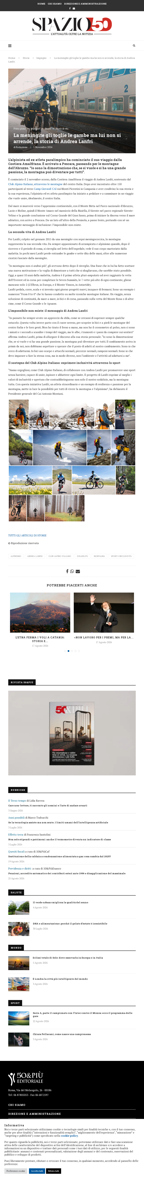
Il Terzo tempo (17, 800)
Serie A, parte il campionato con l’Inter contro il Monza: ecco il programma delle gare (82, 1014)
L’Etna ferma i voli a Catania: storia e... (40, 639)
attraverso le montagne (48, 184)
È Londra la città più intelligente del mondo (60, 978)
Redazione (21, 147)
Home (41, 3)
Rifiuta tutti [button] (53, 1171)
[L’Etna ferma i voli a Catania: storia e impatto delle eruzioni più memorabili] (40, 613)
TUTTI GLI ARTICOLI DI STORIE (27, 535)
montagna (99, 556)
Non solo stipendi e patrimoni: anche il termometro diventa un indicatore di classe (59, 839)
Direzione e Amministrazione (85, 3)
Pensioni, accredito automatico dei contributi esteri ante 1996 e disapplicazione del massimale (67, 873)
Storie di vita (62, 128)
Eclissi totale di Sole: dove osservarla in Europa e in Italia (68, 957)
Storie (26, 57)
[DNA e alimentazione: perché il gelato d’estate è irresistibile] (18, 929)
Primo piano (20, 128)
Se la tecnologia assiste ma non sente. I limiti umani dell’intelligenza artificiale (58, 822)
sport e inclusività (121, 556)
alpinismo (16, 556)
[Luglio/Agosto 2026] (72, 733)
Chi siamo (55, 3)
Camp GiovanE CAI (45, 189)
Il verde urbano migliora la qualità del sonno (60, 902)
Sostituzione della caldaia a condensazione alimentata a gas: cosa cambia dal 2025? (59, 856)
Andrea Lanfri (34, 556)
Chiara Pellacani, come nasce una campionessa (62, 1034)
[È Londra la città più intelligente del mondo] (18, 984)
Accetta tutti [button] (37, 1171)
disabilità (82, 556)
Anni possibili (16, 817)
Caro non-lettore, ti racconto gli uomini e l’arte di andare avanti (47, 805)
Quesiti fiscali (16, 851)
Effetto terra (15, 834)
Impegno (41, 57)
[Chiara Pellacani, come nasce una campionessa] (18, 1040)
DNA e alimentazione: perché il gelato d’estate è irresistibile (70, 923)
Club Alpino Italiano (20, 184)
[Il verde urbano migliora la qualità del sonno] (18, 908)
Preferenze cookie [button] (15, 1171)
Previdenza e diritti (19, 868)
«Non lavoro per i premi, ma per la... (104, 637)
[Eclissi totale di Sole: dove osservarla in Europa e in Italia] (18, 963)
